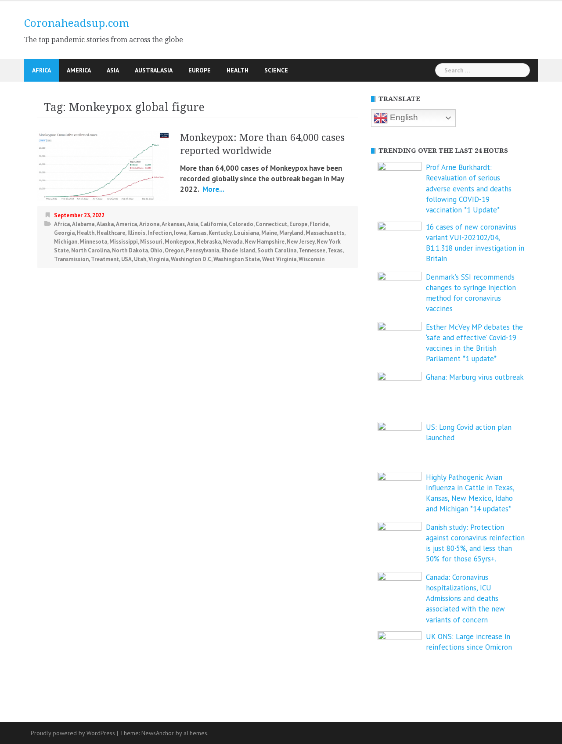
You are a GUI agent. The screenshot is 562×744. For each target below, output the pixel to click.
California (213, 224)
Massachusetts (325, 233)
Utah (140, 259)
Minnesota (93, 241)
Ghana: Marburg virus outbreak (475, 377)
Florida (319, 224)
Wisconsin (311, 259)
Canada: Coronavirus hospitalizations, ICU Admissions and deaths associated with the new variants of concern (465, 598)
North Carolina (90, 250)
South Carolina (276, 250)
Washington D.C (191, 259)
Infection (160, 233)
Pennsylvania (202, 250)
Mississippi (123, 241)
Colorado (241, 224)
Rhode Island (238, 250)
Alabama (83, 224)
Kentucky (220, 233)
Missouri (151, 241)
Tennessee (312, 250)
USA (126, 259)
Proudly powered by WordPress (73, 733)
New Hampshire (265, 241)
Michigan (65, 241)
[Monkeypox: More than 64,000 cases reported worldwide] (103, 165)
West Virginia (279, 259)
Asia (113, 70)
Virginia (158, 259)
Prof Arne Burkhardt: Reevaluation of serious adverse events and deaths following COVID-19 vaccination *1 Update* (469, 188)
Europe (199, 70)
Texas (335, 250)
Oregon (174, 250)
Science (276, 70)
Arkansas (173, 224)
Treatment (105, 259)
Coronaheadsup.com (76, 23)
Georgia (64, 233)
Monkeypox (180, 241)
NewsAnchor (157, 733)
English (403, 117)
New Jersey (300, 241)
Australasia (154, 70)
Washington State (236, 259)
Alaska (105, 224)
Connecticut (271, 224)
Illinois (136, 233)
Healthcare (111, 233)
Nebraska (209, 241)
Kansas (197, 233)
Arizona (149, 224)
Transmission (71, 259)
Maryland (291, 233)
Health (238, 70)
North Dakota (130, 250)
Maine (269, 233)
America (79, 70)
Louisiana (246, 233)
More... (212, 189)
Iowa (180, 233)
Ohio (156, 250)
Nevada (232, 241)
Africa (41, 70)
